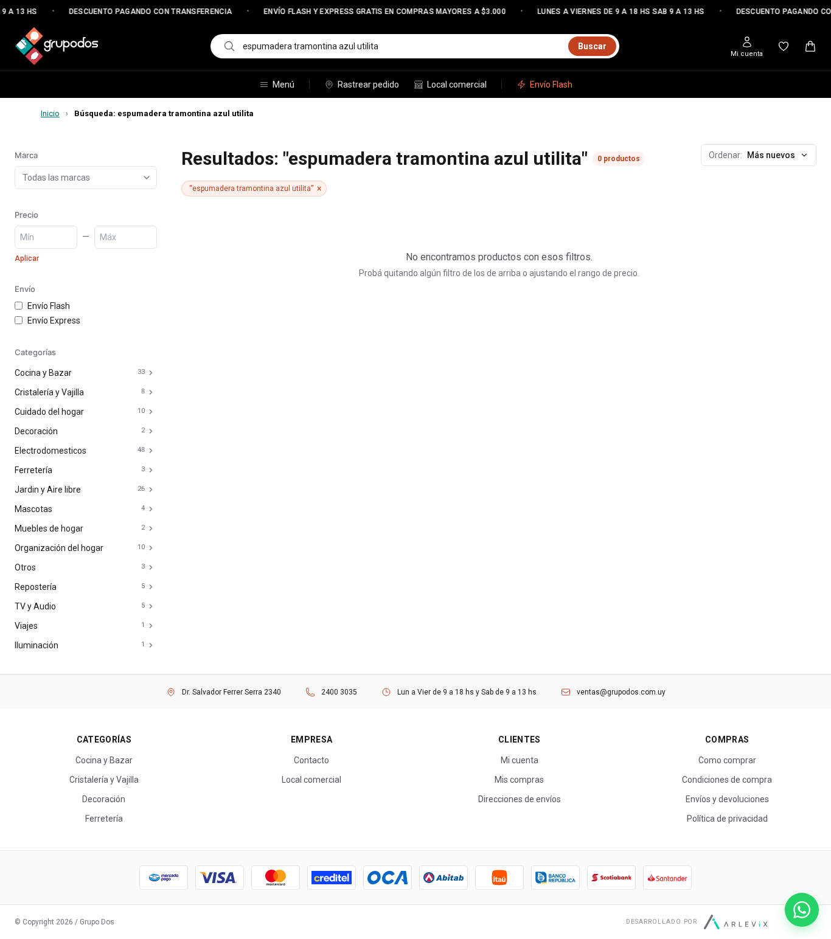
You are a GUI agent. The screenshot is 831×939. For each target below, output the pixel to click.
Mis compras (519, 780)
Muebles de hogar (49, 528)
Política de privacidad (727, 818)
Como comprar (727, 760)
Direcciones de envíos (519, 799)
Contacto (311, 760)
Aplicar (27, 258)
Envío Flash (551, 84)
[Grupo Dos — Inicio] (57, 46)
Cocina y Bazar (43, 373)
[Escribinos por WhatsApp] (802, 910)
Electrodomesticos (50, 451)
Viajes (26, 626)
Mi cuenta (519, 760)
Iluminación (36, 645)
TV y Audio (35, 606)
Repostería (36, 587)
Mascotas (33, 509)
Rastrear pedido (368, 84)
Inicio (50, 113)
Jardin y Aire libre (48, 489)
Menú (283, 84)
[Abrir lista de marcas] (149, 177)
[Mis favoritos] (783, 46)
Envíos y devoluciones (727, 799)
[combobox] (401, 46)
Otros (25, 567)
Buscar (592, 46)
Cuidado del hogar (49, 412)
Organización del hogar (59, 548)
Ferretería (33, 470)
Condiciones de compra (727, 780)
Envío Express (53, 320)
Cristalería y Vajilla (49, 392)
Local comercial (457, 84)
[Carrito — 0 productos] (810, 46)
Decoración (36, 431)
